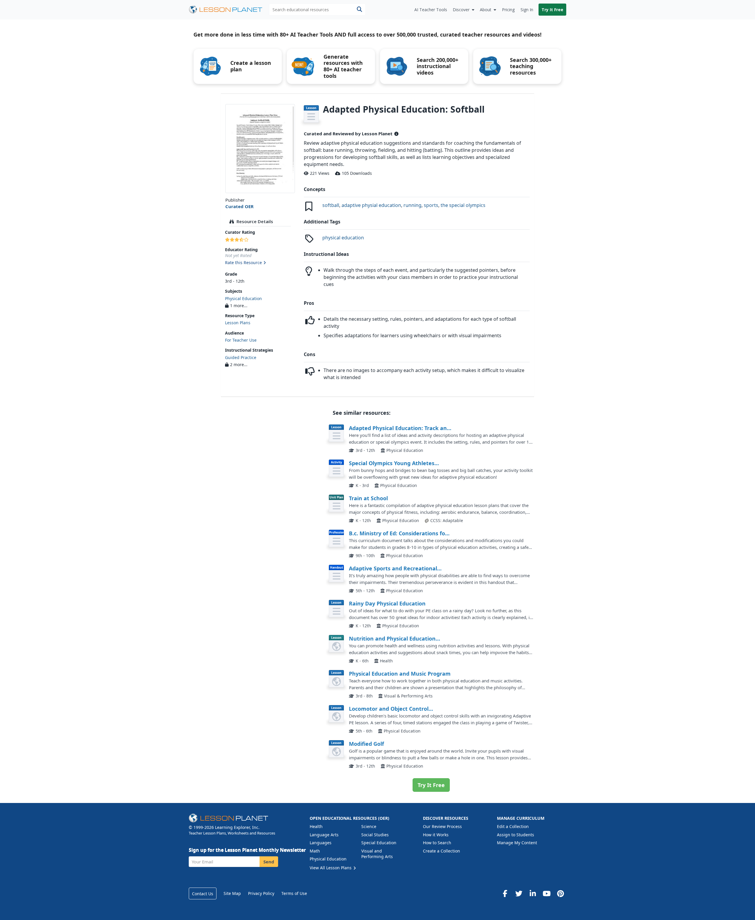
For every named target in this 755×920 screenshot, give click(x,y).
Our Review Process (442, 826)
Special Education (378, 842)
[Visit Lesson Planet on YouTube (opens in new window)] (546, 893)
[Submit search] (359, 10)
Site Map (232, 893)
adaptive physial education (371, 205)
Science (368, 826)
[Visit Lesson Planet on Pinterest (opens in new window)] (560, 893)
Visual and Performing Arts (377, 854)
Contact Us (202, 893)
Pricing (508, 9)
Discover (461, 9)
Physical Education (243, 298)
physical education (343, 237)
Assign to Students (515, 834)
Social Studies (375, 834)
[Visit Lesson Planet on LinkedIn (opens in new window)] (533, 893)
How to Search (437, 842)
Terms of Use (294, 893)
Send (268, 862)
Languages (320, 842)
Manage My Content (517, 842)
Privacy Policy (261, 893)
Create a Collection (441, 851)
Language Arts (324, 834)
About (485, 9)
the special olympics (463, 205)
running (412, 205)
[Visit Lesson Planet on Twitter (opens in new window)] (519, 893)
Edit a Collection (513, 826)
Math (315, 851)
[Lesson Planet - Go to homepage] (229, 9)
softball (330, 205)
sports (431, 205)
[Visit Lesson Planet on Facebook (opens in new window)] (505, 893)
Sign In (527, 9)
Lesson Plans (237, 322)
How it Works (436, 834)
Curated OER (239, 206)
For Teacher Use (241, 340)
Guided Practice (240, 357)
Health (316, 826)
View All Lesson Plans (331, 867)
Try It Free (552, 9)
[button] (260, 263)
